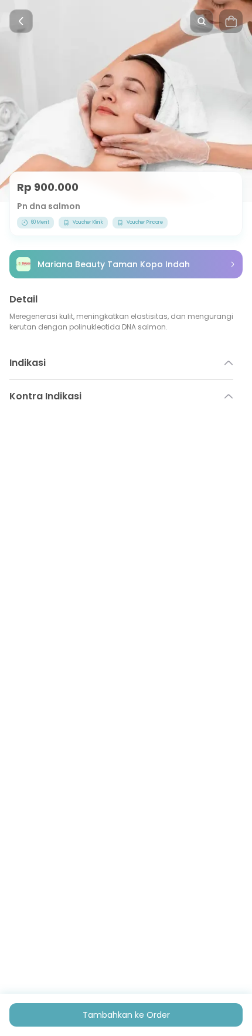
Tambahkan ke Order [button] (126, 1015)
